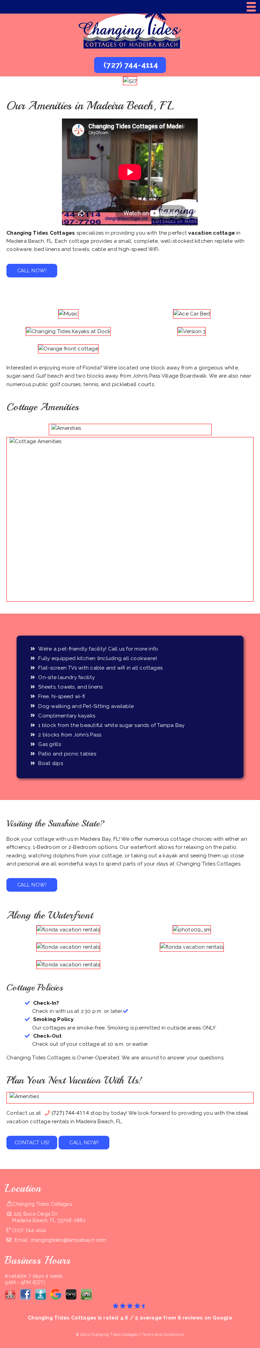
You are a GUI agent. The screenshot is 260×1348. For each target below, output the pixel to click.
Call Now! (32, 270)
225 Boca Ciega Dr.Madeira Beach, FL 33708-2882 (48, 1217)
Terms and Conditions (163, 1334)
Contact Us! (32, 1142)
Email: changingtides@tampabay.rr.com (59, 1240)
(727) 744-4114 (70, 1112)
